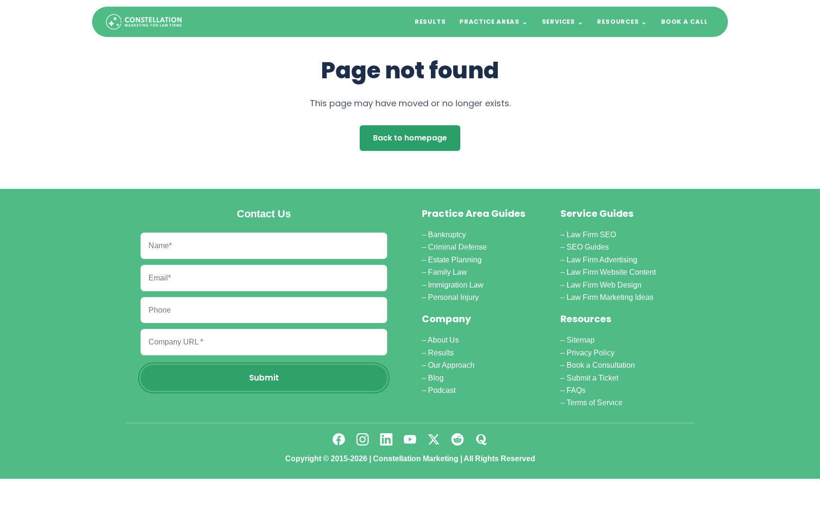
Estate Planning (455, 260)
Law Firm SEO (591, 235)
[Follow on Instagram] (362, 439)
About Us (443, 340)
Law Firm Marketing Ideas (610, 297)
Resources (622, 22)
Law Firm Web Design (604, 285)
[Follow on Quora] (481, 439)
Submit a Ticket (592, 378)
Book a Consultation (601, 365)
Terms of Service (595, 403)
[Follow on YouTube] (410, 439)
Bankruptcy (447, 235)
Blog (436, 378)
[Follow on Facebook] (338, 439)
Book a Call (684, 21)
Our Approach (451, 365)
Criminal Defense (457, 247)
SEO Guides (588, 247)
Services (563, 22)
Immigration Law (456, 285)
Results (430, 21)
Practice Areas (493, 22)
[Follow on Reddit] (457, 439)
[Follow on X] (433, 439)
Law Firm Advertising (602, 260)
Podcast (442, 390)
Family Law (447, 272)
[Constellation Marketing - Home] (143, 21)
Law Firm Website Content (611, 272)
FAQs (576, 390)
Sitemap (581, 340)
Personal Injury (453, 297)
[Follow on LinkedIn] (386, 439)
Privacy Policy (591, 353)
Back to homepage (410, 137)
